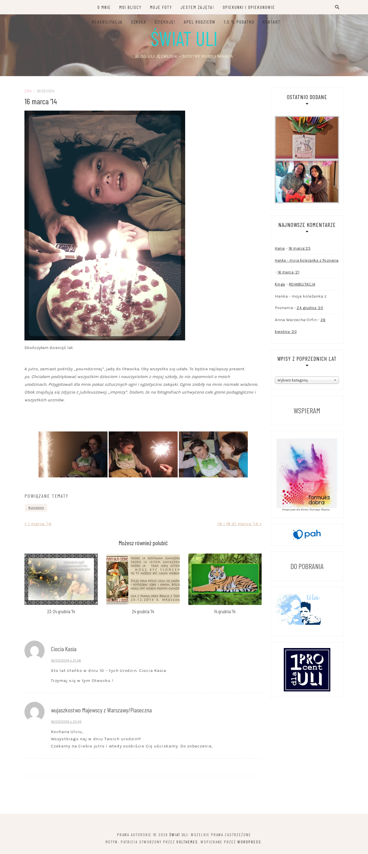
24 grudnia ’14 (143, 611)
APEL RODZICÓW (200, 21)
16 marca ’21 (288, 272)
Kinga (280, 284)
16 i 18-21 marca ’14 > (240, 523)
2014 (28, 90)
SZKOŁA (138, 21)
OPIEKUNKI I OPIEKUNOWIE (249, 7)
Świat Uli (184, 38)
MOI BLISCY (130, 7)
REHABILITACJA (107, 21)
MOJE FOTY (161, 7)
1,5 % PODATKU (239, 21)
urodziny (37, 508)
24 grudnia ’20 (310, 308)
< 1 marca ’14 (37, 523)
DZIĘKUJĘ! (165, 21)
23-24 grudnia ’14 (61, 611)
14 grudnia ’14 (224, 611)
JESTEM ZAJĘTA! (197, 7)
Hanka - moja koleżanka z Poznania (307, 260)
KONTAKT (272, 21)
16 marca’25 (300, 248)
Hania (280, 248)
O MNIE (104, 7)
